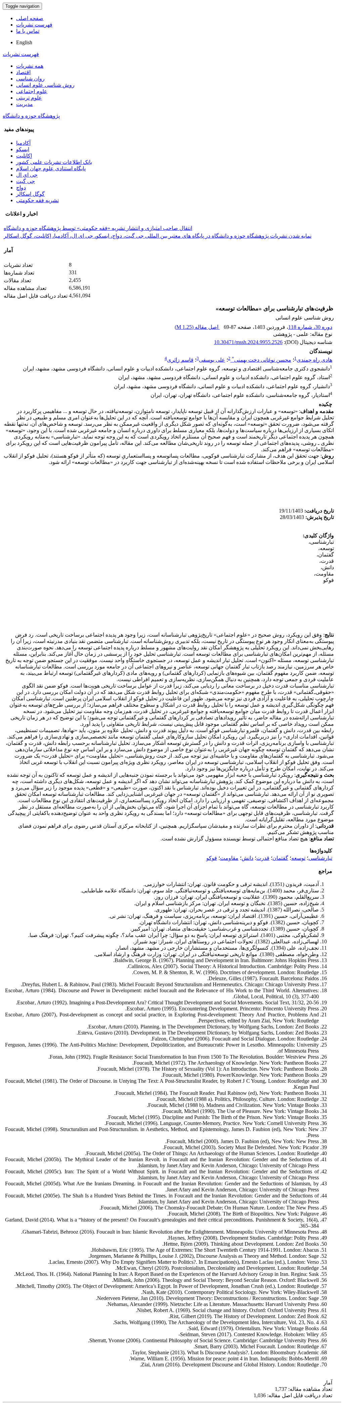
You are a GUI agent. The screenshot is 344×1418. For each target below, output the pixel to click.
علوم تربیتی (29, 98)
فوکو (211, 858)
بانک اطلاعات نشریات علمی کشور (54, 162)
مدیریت (24, 104)
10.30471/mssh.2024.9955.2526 (248, 342)
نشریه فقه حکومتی (37, 200)
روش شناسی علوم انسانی (45, 85)
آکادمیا (23, 143)
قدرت (262, 858)
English (24, 42)
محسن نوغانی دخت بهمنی (261, 360)
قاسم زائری (180, 360)
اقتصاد (23, 72)
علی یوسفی (212, 360)
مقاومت (229, 858)
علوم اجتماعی (31, 91)
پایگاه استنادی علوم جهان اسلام (51, 168)
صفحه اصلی (29, 18)
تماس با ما (27, 31)
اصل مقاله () (197, 327)
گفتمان (280, 858)
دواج (21, 187)
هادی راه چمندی (314, 360)
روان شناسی (30, 78)
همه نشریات (29, 66)
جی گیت (25, 181)
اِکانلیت (24, 156)
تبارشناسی (320, 858)
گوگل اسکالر (30, 194)
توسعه (298, 858)
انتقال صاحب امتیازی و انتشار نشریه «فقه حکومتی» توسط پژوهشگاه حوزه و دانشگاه (98, 228)
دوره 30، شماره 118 (310, 327)
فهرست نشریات (34, 24)
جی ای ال (27, 175)
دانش (247, 858)
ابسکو (22, 149)
